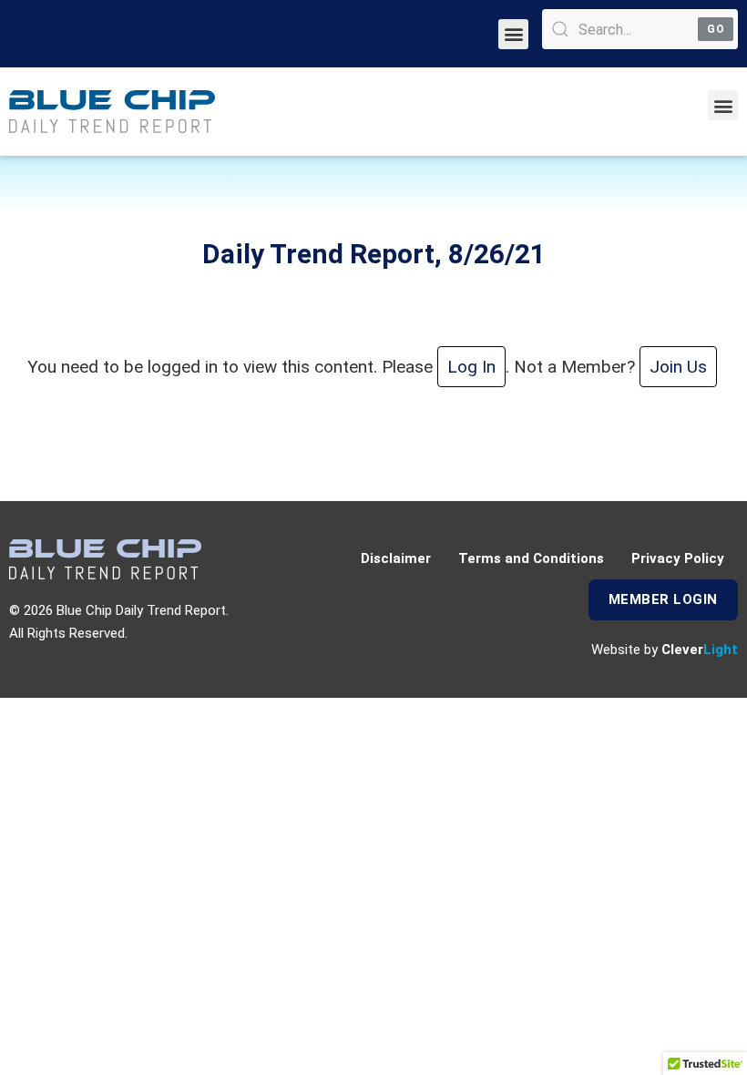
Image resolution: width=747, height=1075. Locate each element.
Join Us (678, 366)
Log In (471, 366)
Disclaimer (396, 558)
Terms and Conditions (531, 558)
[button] (513, 34)
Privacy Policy (677, 558)
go (715, 29)
